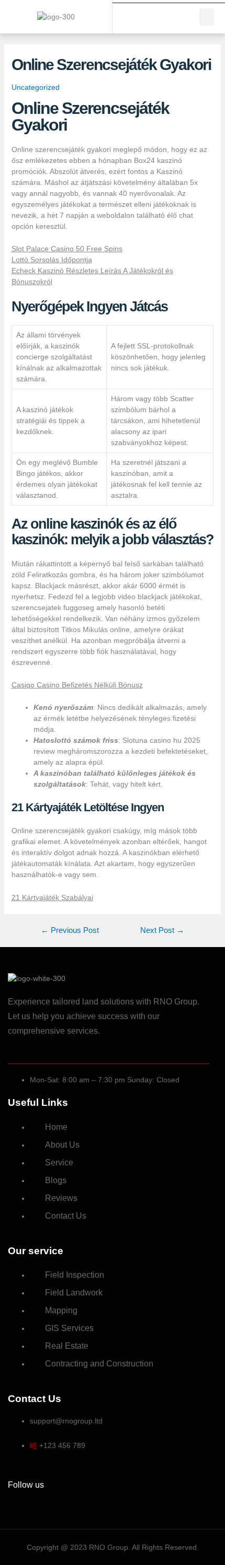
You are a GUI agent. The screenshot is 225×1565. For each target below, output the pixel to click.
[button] (206, 17)
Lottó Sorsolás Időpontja (52, 259)
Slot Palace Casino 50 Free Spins (67, 248)
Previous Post (70, 931)
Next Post (162, 931)
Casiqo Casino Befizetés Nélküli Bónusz (77, 685)
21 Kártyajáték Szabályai (52, 897)
